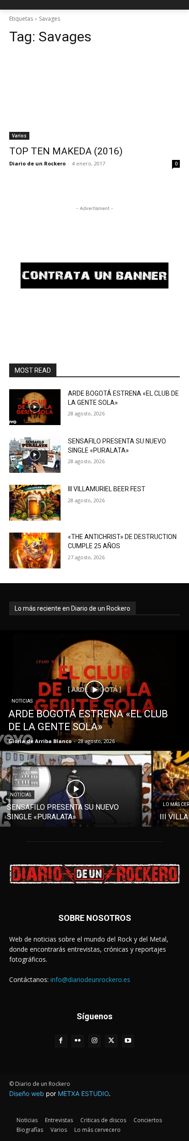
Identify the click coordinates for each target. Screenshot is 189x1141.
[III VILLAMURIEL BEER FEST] (35, 503)
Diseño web (26, 1093)
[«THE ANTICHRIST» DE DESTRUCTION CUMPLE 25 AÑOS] (35, 550)
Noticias (22, 701)
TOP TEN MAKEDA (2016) (65, 151)
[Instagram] (95, 1041)
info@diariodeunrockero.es (90, 979)
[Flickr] (78, 1041)
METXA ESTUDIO (83, 1093)
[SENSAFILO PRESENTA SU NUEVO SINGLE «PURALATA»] (35, 455)
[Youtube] (128, 1041)
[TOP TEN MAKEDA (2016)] (94, 97)
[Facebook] (61, 1041)
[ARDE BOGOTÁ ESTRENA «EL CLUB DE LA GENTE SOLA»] (35, 407)
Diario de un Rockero (37, 163)
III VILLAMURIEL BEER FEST (106, 489)
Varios (19, 135)
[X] (111, 1041)
